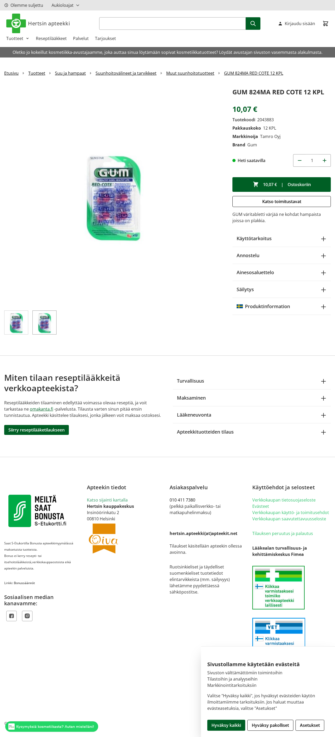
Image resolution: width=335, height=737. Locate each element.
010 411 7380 (182, 500)
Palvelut (81, 38)
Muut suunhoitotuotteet (190, 73)
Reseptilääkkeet (51, 38)
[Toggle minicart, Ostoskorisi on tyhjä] (325, 23)
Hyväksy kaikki (226, 725)
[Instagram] (27, 616)
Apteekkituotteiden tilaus (205, 432)
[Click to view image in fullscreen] (113, 195)
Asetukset (310, 725)
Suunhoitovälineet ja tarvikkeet (126, 73)
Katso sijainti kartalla (107, 500)
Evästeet (260, 506)
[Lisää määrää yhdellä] (324, 160)
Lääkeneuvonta (194, 415)
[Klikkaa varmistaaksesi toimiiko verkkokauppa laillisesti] (291, 587)
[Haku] (253, 23)
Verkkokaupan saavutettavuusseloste (289, 519)
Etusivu (11, 73)
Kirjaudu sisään (300, 23)
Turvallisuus (190, 381)
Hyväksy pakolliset (270, 725)
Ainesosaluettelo (255, 272)
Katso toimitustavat (281, 201)
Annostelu (248, 255)
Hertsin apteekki (49, 23)
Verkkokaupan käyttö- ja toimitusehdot (290, 512)
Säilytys (245, 289)
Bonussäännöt (24, 583)
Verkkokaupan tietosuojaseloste (284, 500)
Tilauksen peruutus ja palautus (282, 533)
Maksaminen (191, 398)
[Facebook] (11, 616)
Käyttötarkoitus (254, 238)
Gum (252, 145)
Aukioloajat (63, 5)
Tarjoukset (105, 38)
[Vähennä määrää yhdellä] (299, 160)
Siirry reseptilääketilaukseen (36, 430)
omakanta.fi (41, 409)
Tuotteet (14, 38)
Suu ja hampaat (70, 73)
